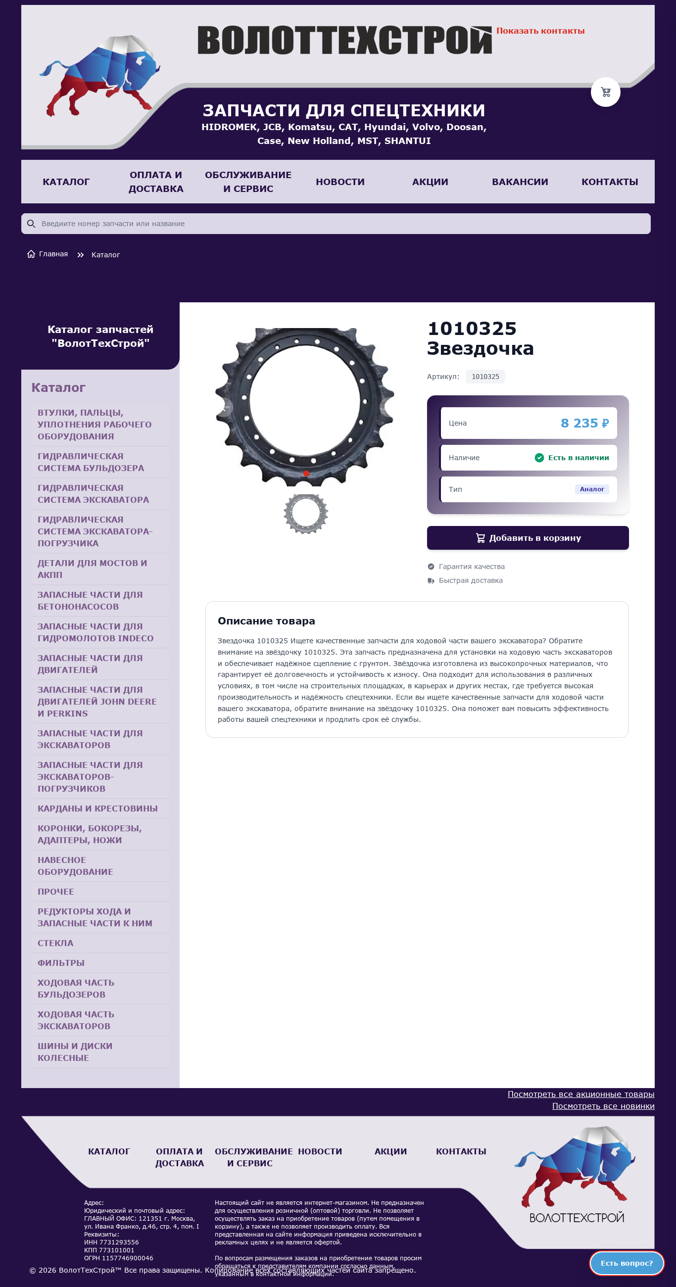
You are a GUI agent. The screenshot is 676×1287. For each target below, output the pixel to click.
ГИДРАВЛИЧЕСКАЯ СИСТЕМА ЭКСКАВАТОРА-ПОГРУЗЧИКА (95, 531)
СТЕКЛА (55, 943)
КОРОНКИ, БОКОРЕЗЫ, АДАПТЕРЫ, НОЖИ (90, 834)
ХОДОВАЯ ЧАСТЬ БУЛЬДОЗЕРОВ (76, 988)
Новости (320, 1151)
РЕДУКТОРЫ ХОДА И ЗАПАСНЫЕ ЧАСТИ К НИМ (95, 917)
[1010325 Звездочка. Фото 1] (306, 474)
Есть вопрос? (627, 1263)
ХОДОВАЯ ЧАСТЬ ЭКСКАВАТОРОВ (76, 1020)
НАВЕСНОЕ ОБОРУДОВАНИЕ (75, 865)
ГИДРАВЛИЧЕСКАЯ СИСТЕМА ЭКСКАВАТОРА (93, 493)
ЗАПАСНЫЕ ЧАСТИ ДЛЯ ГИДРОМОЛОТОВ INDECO (96, 632)
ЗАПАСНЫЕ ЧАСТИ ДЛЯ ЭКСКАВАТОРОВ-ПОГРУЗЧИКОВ (90, 776)
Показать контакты (540, 30)
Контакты (461, 1151)
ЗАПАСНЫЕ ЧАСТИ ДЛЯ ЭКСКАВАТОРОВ (90, 739)
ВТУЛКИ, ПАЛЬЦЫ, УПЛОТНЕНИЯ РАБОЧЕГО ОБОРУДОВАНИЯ (95, 424)
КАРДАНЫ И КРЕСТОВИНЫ (98, 808)
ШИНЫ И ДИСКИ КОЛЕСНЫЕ (75, 1051)
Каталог (106, 254)
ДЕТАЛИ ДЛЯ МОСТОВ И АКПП (92, 568)
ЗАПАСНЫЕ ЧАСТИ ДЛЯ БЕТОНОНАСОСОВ (90, 600)
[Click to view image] (306, 514)
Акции (391, 1151)
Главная (53, 253)
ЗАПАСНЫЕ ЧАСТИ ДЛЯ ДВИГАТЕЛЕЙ (90, 663)
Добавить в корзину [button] (535, 537)
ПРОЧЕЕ (56, 891)
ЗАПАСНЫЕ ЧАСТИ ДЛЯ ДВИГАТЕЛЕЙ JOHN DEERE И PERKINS (97, 701)
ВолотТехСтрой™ (90, 1270)
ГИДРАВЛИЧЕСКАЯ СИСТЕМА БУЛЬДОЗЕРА (91, 462)
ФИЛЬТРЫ (61, 962)
